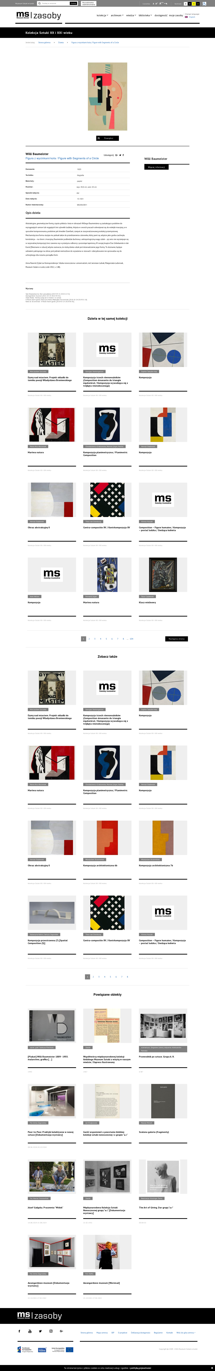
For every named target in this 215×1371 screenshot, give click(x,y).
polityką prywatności (140, 1368)
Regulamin (158, 1332)
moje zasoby (176, 15)
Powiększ (108, 138)
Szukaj (73, 3)
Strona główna (44, 42)
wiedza (130, 15)
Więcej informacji (156, 167)
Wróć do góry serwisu (186, 1332)
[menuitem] (103, 15)
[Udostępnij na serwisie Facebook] (123, 155)
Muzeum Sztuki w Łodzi (24, 3)
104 (131, 638)
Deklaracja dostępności (140, 1332)
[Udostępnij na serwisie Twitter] (120, 155)
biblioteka (144, 15)
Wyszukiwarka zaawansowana (88, 3)
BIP (113, 1332)
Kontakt (169, 1332)
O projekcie (122, 1332)
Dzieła (61, 42)
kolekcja (101, 15)
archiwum (116, 15)
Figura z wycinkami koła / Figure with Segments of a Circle (95, 42)
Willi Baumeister (37, 154)
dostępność (161, 15)
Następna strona (177, 639)
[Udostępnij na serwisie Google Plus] (117, 155)
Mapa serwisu (102, 1332)
